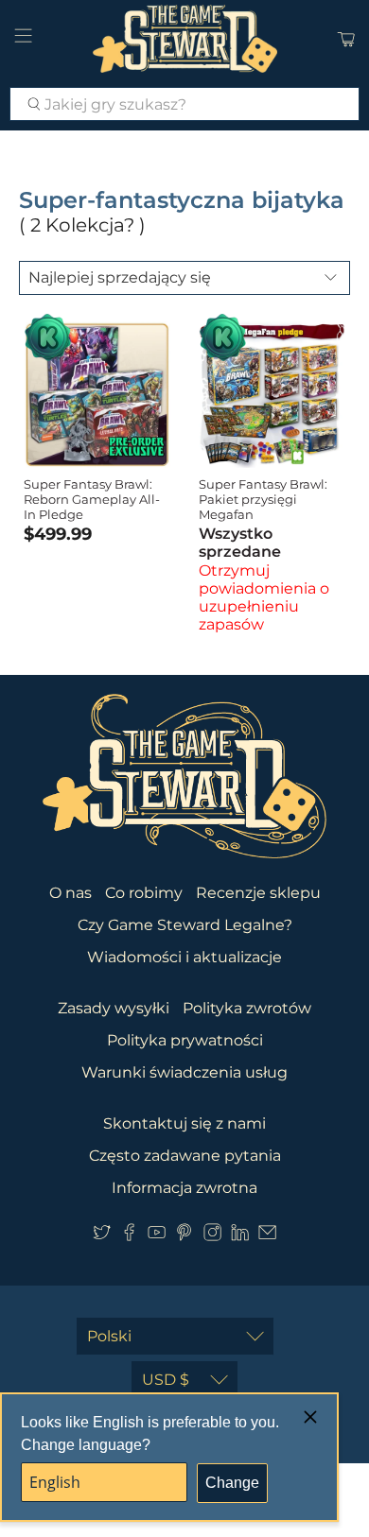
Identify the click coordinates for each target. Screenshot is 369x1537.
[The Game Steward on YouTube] (157, 1236)
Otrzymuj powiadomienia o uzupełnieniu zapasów (264, 597)
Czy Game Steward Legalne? (185, 925)
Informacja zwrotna (184, 1188)
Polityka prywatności (185, 1040)
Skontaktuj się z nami (184, 1123)
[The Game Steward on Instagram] (212, 1236)
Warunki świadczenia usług (184, 1072)
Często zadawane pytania (185, 1156)
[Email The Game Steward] (267, 1236)
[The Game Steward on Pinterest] (184, 1236)
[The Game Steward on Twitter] (102, 1236)
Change (232, 1483)
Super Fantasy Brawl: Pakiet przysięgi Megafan (263, 498)
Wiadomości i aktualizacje (184, 957)
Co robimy (144, 893)
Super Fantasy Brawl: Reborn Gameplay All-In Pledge (92, 498)
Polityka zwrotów (247, 1008)
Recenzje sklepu (258, 893)
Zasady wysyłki (113, 1008)
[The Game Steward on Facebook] (129, 1236)
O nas (70, 893)
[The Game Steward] (185, 39)
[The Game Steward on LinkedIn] (240, 1236)
